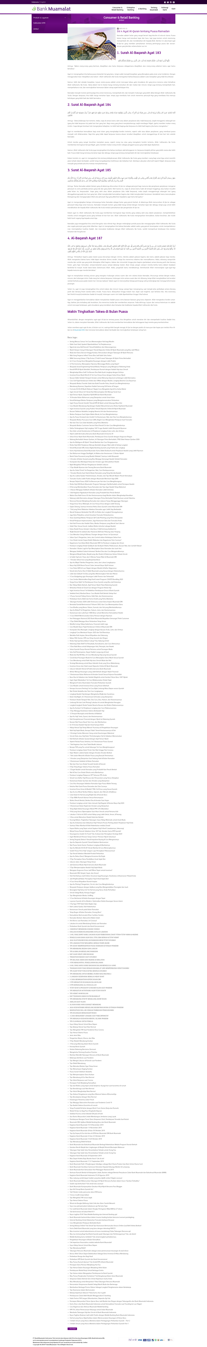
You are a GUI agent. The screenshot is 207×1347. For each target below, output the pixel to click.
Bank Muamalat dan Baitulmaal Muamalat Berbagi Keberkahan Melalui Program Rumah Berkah (103, 1145)
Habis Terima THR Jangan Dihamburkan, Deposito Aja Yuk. (90, 1298)
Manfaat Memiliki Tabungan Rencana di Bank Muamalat (89, 1055)
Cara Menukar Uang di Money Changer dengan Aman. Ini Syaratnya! (94, 535)
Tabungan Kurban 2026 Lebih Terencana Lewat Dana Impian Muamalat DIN (96, 602)
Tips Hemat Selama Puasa (79, 1033)
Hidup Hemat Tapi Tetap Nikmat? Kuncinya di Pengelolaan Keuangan (94, 728)
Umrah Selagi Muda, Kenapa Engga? (82, 893)
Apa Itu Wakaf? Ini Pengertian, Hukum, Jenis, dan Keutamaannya (92, 610)
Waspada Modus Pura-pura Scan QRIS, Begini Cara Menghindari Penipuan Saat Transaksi (101, 420)
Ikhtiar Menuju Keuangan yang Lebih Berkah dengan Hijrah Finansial (94, 672)
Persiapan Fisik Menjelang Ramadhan (83, 1083)
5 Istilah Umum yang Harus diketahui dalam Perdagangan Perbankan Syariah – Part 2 (100, 1321)
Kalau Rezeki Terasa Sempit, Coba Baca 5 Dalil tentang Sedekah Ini (93, 529)
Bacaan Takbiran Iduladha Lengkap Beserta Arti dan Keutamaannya (94, 411)
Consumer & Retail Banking (117, 8)
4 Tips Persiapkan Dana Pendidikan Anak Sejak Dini (87, 859)
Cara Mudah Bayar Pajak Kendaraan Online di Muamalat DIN (91, 627)
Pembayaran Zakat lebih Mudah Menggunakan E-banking (90, 1296)
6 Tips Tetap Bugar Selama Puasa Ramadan (85, 767)
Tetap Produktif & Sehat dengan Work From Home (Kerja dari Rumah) (94, 1108)
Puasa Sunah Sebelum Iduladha (81, 1072)
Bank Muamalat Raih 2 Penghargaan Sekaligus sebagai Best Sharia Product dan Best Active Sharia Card (106, 1164)
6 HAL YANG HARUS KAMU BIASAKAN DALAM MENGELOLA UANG (93, 966)
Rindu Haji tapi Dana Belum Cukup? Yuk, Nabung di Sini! (89, 641)
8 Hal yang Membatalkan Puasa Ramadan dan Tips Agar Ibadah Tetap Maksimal (98, 487)
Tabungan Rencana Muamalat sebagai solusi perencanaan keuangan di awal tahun (99, 1251)
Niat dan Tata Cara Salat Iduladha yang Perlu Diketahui (89, 423)
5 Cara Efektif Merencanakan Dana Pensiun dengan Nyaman (91, 616)
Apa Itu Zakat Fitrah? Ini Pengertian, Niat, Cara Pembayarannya (92, 470)
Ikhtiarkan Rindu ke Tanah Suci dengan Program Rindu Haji (90, 588)
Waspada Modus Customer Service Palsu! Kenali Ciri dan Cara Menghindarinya (97, 425)
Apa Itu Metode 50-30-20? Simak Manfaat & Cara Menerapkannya (93, 848)
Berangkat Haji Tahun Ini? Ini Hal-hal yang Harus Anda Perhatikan (93, 890)
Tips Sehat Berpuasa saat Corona (81, 1080)
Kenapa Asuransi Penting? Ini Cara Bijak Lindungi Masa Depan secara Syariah (97, 688)
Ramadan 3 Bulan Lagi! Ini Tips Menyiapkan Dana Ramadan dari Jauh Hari (95, 549)
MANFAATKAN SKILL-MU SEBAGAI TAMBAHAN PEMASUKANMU (92, 1010)
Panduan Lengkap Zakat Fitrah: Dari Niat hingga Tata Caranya (91, 750)
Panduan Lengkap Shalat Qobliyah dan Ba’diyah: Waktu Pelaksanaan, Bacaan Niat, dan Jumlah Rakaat (106, 546)
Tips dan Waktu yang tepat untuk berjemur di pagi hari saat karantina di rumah (98, 1086)
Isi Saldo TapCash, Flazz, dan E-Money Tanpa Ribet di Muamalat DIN (93, 557)
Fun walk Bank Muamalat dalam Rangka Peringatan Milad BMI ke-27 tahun (96, 1209)
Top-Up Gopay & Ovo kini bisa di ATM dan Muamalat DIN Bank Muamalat (95, 1133)
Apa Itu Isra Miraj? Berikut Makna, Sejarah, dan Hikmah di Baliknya (93, 792)
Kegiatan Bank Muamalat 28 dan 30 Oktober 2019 (87, 1131)
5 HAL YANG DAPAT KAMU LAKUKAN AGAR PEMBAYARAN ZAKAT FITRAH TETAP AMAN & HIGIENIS (104, 935)
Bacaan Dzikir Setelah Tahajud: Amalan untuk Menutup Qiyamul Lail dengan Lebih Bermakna (102, 378)
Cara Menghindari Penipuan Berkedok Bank (85, 1223)
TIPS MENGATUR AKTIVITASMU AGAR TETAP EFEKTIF (88, 991)
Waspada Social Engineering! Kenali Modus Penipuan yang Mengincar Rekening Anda (100, 367)
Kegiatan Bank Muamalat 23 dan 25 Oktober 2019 (87, 1136)
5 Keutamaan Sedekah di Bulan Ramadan (84, 761)
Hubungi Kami (164, 8)
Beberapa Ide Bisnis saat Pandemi (81, 1058)
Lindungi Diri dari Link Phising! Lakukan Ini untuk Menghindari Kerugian (95, 702)
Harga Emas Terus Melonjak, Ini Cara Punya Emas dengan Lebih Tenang (95, 504)
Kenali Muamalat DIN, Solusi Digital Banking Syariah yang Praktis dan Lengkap (97, 448)
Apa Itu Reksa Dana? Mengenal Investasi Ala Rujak (87, 856)
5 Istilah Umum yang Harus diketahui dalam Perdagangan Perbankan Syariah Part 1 (99, 1324)
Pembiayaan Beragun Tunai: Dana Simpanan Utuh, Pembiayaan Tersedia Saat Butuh (99, 1119)
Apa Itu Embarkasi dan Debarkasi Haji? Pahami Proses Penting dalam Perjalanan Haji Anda (101, 823)
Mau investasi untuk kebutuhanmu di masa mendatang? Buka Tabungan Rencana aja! (100, 1231)
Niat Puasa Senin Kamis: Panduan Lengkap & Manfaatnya (90, 845)
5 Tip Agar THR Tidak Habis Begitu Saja (83, 904)
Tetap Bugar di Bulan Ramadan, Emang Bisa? (85, 912)
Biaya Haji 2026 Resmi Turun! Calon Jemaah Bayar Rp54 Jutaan (92, 565)
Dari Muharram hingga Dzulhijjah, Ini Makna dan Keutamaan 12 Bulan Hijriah (97, 453)
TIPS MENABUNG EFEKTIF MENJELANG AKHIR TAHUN (88, 999)
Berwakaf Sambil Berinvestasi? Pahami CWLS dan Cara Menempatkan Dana (96, 604)
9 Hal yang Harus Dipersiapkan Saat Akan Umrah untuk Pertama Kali (94, 812)
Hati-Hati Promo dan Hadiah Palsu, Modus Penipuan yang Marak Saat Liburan (97, 523)
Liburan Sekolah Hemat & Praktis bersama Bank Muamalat (90, 669)
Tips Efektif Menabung (78, 1063)
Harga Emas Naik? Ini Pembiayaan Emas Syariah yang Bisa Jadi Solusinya (95, 582)
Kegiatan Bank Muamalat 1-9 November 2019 (86, 1128)
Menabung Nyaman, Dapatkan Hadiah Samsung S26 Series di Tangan (94, 386)
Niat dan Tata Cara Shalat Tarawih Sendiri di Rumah (88, 764)
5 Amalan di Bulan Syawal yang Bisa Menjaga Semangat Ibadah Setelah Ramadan (98, 459)
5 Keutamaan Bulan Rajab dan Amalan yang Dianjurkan (89, 806)
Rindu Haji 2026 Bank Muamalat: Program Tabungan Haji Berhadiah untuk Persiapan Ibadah (102, 484)
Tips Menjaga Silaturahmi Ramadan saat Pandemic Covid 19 (91, 1103)
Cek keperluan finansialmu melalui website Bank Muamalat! (91, 1242)
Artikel (36, 29)
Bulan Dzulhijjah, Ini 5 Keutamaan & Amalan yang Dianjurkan (91, 697)
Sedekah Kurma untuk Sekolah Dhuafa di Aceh (86, 1114)
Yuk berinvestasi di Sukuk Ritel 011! (82, 1212)
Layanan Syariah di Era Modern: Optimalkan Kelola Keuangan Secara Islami (96, 901)
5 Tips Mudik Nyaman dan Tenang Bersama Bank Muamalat (91, 467)
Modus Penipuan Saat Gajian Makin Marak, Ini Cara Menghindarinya (94, 414)
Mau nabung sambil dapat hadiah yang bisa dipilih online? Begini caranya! (96, 1178)
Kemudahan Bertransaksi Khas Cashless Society (87, 915)
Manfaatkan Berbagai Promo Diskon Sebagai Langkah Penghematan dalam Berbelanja (100, 1287)
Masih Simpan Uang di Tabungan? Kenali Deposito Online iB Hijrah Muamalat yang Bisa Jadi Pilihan (104, 350)
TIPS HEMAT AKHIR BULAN (79, 993)
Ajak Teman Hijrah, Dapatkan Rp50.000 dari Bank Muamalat (91, 395)
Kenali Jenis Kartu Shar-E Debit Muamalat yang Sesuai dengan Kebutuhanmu (97, 571)
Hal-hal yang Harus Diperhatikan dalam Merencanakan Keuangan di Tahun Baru (98, 1318)
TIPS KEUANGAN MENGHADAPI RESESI (83, 1013)
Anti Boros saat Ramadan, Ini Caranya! (83, 921)
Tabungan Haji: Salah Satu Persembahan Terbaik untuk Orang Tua (93, 1150)
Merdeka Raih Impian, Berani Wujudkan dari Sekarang (89, 635)
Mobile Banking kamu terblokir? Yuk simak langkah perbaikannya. (93, 1237)
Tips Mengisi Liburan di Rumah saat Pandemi (85, 1061)
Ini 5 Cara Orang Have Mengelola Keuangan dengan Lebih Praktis (93, 361)
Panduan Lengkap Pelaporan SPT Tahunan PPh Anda (88, 775)
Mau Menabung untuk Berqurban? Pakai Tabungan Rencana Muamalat (95, 1282)
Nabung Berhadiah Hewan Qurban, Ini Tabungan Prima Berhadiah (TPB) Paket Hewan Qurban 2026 (104, 439)
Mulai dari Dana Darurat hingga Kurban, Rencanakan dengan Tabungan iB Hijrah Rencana (101, 353)
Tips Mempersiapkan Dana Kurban (82, 1075)
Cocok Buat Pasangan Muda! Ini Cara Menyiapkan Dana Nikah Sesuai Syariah (97, 658)
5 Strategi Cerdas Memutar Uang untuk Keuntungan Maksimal (92, 733)
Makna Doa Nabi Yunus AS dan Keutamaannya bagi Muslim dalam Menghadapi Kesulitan (101, 495)
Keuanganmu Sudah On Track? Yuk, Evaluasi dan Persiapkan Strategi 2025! (96, 834)
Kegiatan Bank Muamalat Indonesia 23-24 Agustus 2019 (89, 1175)
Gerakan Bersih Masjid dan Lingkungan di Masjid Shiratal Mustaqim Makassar (97, 1147)
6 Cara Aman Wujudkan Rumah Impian (83, 882)
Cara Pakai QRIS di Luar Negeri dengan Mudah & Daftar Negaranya (93, 568)
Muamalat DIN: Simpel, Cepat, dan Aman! (84, 873)
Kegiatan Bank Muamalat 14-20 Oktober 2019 (86, 1139)
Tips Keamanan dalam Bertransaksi (82, 1290)
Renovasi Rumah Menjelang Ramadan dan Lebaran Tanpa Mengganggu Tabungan (99, 501)
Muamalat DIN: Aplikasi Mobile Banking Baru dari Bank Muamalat (93, 1122)
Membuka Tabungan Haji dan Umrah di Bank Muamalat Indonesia (93, 1312)
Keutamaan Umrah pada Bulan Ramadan (84, 910)
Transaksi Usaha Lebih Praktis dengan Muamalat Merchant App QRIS (94, 479)
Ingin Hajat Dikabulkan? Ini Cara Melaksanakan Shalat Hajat (91, 680)
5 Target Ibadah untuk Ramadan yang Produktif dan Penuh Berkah (93, 770)
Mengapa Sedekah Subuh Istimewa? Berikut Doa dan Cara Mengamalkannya (97, 551)
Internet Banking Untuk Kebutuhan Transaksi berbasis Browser (92, 1220)
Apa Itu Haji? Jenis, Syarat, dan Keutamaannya (86, 716)
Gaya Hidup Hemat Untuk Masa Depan (83, 1024)
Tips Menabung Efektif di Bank (80, 1142)
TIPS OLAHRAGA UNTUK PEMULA (81, 1021)
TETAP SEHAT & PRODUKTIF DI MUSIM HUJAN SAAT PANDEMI (91, 988)
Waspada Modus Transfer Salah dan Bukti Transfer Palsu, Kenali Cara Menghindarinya (100, 383)
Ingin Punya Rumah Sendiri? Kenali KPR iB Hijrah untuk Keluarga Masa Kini (96, 403)
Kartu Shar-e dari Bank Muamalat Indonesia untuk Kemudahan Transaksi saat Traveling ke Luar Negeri (106, 1304)
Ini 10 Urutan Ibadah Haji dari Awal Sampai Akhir (87, 725)
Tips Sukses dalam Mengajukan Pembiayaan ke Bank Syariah (91, 1273)
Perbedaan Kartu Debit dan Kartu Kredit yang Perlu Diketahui (91, 599)
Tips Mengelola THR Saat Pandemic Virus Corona (87, 1030)
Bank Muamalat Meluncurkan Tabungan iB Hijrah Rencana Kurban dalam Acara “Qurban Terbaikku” (105, 1181)
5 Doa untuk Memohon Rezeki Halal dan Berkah (87, 817)
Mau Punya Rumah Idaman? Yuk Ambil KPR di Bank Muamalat (91, 1262)
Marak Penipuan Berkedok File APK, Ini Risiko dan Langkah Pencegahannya (96, 512)
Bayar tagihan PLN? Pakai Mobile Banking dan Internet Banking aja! (93, 1214)
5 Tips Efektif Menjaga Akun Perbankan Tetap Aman (88, 621)
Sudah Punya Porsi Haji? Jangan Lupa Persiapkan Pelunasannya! (92, 851)
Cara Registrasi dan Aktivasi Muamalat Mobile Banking (89, 1307)
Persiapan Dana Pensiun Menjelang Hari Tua (85, 1265)
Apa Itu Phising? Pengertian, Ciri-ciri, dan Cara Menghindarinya (92, 884)
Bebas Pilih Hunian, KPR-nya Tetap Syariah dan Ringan (89, 638)
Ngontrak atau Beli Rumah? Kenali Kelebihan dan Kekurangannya (93, 347)
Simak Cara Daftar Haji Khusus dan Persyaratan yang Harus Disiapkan (94, 778)
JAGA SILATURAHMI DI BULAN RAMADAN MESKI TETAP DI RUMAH (93, 940)
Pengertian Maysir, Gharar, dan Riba (82, 1038)
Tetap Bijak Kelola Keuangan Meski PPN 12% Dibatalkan (89, 809)
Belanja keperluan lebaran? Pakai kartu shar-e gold (88, 1293)
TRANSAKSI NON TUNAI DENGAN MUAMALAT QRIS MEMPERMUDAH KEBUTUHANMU (99, 968)
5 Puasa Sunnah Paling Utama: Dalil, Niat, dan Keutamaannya (91, 596)
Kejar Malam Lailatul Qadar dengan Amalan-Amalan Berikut (91, 753)
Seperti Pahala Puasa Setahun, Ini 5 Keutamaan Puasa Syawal (91, 742)
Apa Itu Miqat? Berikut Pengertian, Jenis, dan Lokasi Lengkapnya (92, 563)
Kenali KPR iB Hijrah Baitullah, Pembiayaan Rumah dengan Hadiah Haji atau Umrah (99, 369)
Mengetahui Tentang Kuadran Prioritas (83, 1052)
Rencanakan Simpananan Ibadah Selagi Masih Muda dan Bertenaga (94, 1284)
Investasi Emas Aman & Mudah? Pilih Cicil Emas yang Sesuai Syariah (93, 789)
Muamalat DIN (79, 330)
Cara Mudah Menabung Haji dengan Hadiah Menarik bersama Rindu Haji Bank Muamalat (101, 406)
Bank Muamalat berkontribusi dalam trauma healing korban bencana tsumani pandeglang (102, 1217)
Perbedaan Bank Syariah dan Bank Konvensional (87, 926)
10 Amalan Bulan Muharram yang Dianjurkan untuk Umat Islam (92, 397)
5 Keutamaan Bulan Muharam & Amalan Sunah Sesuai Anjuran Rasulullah (96, 674)
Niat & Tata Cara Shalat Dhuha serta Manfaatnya (87, 772)
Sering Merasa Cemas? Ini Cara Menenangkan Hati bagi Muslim (92, 342)
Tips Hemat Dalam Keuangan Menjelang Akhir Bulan (88, 1268)
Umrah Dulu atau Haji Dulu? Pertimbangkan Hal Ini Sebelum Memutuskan (96, 736)
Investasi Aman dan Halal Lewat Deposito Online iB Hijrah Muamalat (94, 666)
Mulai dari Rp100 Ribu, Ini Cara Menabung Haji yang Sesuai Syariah (93, 655)
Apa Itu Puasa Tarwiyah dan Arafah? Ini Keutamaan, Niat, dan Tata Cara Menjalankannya (101, 417)
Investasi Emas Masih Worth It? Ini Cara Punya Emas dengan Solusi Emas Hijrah (97, 375)
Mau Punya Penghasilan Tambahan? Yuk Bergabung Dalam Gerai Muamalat (96, 1276)
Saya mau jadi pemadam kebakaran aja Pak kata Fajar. (89, 1206)
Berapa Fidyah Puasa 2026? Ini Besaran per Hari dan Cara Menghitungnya (96, 481)
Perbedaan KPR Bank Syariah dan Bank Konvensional (88, 1259)
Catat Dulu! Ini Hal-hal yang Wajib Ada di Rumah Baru (88, 795)
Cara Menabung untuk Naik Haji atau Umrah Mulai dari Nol (90, 660)
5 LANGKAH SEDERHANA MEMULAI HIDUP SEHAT (87, 977)
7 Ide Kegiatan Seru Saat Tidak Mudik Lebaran (86, 744)
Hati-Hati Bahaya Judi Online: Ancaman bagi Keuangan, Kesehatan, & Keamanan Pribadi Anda (103, 876)
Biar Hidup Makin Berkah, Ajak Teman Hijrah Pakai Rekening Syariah (93, 585)
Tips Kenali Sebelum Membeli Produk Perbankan (87, 854)
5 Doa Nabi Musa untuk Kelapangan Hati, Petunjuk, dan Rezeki (92, 646)
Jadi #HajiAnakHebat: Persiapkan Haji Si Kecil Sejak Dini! (89, 879)
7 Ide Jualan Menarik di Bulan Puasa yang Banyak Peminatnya (91, 756)
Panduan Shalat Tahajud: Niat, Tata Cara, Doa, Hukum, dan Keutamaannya (96, 700)
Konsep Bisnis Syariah (77, 1047)
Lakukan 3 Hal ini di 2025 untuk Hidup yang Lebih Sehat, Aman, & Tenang (95, 814)
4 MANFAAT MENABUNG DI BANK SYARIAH (85, 929)
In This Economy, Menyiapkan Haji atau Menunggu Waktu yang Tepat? (94, 364)
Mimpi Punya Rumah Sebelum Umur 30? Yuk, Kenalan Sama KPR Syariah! (95, 831)
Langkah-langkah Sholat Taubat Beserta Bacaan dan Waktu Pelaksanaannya (96, 705)
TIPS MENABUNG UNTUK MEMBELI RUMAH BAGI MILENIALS (90, 974)
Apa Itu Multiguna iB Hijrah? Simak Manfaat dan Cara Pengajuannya (94, 442)
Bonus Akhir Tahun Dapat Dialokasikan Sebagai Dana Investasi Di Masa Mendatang (99, 1254)
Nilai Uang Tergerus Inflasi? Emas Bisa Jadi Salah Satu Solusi (90, 355)
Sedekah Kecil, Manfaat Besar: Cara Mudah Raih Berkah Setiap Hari (93, 593)
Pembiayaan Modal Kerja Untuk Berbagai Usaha (87, 1270)
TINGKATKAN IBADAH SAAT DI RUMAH (83, 957)
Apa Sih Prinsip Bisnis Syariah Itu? (81, 1189)
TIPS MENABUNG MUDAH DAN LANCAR (83, 949)
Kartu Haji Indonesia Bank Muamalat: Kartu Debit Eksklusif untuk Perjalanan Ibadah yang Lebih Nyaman (106, 451)
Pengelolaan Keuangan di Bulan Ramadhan (85, 1240)
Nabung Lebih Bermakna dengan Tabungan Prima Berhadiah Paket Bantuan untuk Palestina (102, 498)
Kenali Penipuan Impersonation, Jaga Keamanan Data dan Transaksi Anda (96, 521)
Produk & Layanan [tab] (41, 18)
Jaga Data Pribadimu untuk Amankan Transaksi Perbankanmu (92, 515)
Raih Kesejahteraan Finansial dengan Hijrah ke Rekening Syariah (92, 719)
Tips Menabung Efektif (78, 1248)
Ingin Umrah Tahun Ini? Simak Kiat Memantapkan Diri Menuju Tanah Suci (95, 392)
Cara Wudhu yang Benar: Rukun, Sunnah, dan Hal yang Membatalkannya (95, 607)
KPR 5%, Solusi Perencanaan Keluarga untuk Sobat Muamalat (91, 1310)
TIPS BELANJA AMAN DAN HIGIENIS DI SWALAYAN (87, 960)
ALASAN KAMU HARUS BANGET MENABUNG (85, 1005)
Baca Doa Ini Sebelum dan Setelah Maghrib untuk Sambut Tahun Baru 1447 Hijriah (99, 677)
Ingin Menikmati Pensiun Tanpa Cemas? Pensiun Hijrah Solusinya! (93, 837)
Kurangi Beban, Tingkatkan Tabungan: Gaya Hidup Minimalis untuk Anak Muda (98, 820)
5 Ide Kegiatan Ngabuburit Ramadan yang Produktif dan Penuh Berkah (95, 493)
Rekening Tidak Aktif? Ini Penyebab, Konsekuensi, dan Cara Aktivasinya (95, 644)
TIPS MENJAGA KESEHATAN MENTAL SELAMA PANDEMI (89, 1019)
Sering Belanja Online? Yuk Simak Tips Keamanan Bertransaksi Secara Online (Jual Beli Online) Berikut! (105, 1226)
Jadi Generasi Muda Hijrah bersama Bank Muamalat (88, 865)
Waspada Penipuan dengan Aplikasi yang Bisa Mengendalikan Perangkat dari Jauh (99, 887)
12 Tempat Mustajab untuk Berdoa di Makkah (86, 714)
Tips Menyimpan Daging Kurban (81, 1069)
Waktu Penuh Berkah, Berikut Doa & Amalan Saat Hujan (89, 800)
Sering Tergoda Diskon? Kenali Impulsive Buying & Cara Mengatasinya (94, 840)
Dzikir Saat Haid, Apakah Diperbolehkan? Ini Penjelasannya (90, 344)
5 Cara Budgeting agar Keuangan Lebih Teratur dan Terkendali (92, 577)
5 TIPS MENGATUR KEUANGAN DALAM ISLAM (85, 982)
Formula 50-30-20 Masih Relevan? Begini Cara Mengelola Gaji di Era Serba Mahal (98, 389)
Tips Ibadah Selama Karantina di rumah (84, 1105)
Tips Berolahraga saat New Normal (82, 1089)
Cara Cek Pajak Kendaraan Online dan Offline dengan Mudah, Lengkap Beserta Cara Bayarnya (103, 381)
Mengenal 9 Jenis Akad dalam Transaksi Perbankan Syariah (90, 683)
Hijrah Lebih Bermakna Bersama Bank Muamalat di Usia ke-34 (91, 434)
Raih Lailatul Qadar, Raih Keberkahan (83, 907)
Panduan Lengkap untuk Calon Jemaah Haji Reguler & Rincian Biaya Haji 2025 (97, 803)
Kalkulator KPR (39, 23)
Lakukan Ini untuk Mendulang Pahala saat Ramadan (88, 924)
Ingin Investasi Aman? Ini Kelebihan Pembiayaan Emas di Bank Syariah (94, 591)
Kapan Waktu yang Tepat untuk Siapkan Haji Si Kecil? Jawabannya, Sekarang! (97, 828)
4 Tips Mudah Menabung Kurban (81, 1041)
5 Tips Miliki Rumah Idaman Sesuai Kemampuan (86, 798)
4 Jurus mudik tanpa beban (79, 1195)
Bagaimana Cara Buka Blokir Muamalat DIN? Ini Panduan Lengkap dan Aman (97, 543)
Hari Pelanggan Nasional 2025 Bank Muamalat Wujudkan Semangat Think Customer (99, 618)
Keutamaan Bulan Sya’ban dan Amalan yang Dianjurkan (89, 781)
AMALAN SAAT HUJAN (78, 1002)
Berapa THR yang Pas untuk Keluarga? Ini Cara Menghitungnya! (92, 747)
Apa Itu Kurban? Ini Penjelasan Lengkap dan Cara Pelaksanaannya (93, 708)
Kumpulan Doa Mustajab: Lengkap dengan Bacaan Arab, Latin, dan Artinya (96, 630)
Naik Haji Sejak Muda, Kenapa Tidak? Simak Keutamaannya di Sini (93, 730)
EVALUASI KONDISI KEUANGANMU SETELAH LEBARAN (89, 932)
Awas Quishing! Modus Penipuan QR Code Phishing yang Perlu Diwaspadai (96, 518)
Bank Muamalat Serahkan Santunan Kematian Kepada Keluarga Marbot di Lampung (99, 1167)
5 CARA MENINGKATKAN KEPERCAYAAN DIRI (85, 979)
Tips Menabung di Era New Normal (82, 1077)
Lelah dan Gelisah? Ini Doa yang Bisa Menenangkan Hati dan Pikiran (94, 574)
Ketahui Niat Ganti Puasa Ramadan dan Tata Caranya (88, 786)
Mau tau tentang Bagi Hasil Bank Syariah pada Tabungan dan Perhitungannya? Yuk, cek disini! (103, 1234)
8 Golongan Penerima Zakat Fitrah (82, 1100)
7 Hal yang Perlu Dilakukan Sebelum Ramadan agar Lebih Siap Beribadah (95, 509)
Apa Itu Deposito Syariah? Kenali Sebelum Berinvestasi (89, 842)
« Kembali (72, 1329)
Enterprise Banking (131, 8)
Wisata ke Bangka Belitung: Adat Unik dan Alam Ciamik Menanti (92, 1203)
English (43, 2)
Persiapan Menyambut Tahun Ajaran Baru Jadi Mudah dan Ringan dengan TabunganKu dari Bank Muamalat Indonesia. (112, 1301)
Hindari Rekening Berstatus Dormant (83, 1049)
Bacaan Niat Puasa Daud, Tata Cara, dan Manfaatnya (88, 722)
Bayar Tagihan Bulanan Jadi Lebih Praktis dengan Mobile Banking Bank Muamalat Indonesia (102, 1315)
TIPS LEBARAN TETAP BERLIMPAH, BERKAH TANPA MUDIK (89, 943)
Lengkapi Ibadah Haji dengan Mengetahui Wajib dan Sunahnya (92, 694)
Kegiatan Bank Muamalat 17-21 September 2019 (87, 1161)
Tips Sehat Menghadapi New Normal (82, 1091)
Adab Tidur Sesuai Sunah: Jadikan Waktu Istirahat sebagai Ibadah (93, 526)
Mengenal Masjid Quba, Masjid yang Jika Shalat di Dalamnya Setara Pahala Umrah (98, 554)
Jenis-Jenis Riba (75, 1035)
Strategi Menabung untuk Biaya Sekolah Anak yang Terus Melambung (94, 663)
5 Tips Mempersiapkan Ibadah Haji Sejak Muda (86, 868)
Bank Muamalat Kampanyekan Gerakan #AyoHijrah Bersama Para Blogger (96, 1187)
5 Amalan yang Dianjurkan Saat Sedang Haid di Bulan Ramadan (92, 758)
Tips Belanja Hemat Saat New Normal (83, 1027)
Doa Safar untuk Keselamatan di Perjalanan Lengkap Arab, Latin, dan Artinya (97, 431)
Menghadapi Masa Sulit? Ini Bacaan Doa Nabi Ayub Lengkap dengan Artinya (97, 372)
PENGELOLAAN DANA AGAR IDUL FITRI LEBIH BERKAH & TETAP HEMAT (94, 938)
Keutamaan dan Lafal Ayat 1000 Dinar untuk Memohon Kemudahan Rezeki (96, 613)
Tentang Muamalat (154, 8)
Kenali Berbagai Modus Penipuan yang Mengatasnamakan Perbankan (94, 400)
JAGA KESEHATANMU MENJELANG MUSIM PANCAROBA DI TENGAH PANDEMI (96, 1007)
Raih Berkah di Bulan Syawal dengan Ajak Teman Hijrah (89, 739)
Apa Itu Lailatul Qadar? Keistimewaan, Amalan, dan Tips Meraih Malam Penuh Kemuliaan (101, 476)
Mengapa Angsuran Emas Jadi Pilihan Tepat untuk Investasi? (91, 870)
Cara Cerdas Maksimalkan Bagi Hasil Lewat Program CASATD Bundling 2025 (96, 579)
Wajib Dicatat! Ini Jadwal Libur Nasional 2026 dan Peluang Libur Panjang (95, 532)
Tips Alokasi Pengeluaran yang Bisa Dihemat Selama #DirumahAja (93, 1094)
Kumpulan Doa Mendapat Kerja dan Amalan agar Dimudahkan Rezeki (94, 462)
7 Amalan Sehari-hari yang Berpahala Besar (85, 560)
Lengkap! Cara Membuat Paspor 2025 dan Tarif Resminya (90, 632)
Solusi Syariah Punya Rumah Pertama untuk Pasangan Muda (91, 649)
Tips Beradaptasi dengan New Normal (83, 1097)
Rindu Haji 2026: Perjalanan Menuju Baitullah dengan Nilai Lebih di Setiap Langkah (99, 445)
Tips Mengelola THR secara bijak (81, 1198)
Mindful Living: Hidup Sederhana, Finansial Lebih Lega (89, 624)
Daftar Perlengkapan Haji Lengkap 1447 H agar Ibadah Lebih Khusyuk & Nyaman (98, 428)
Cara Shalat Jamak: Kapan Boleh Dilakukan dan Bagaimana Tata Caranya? (95, 540)
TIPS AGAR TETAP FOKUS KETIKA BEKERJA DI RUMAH (88, 971)
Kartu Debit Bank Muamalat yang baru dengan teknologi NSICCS (92, 1228)
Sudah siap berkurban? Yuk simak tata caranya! (86, 1184)
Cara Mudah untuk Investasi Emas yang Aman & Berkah (89, 686)
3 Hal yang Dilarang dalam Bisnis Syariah (84, 1044)
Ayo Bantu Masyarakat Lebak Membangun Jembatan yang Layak (93, 1117)
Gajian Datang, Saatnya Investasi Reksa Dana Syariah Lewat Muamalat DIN (96, 507)
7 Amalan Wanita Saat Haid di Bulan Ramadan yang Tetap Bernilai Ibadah (95, 473)
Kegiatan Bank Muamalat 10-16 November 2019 (86, 1125)
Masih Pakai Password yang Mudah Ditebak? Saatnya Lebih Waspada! (94, 456)
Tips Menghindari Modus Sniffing (81, 896)
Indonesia (35, 2)
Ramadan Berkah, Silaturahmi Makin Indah (85, 918)
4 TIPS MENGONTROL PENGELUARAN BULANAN (86, 963)
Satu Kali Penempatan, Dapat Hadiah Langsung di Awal (89, 652)
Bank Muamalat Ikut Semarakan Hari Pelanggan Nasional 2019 (92, 1170)
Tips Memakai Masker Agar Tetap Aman (84, 1066)
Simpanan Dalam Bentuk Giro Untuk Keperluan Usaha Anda (91, 1279)
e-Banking (142, 9)
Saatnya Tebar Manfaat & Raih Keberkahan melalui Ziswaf (90, 826)
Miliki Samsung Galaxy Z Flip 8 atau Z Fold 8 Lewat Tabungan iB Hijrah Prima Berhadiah (100, 358)
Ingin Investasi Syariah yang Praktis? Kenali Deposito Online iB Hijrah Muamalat (98, 409)
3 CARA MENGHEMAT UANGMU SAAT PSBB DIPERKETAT (89, 1016)
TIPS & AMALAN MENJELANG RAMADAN (84, 952)
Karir (173, 9)
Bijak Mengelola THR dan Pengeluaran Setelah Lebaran (89, 465)
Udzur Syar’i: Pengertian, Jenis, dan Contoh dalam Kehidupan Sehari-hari (95, 537)
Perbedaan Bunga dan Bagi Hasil (81, 1256)
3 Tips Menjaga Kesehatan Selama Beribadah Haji (87, 711)
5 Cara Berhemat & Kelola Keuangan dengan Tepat (87, 898)
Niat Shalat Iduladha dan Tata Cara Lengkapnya (86, 691)
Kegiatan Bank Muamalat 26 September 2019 (86, 1156)
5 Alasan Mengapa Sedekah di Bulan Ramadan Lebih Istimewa (92, 490)
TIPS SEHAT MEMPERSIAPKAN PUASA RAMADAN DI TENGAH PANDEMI (94, 946)
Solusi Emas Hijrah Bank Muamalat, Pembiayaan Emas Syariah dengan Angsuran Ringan (101, 437)
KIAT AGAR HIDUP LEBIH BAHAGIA (82, 954)
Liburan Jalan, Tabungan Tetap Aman (83, 862)
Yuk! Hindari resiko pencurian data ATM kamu (86, 1192)
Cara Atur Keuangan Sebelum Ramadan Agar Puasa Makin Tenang (93, 784)
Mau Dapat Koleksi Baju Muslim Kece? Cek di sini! (87, 1159)
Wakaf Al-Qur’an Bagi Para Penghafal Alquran (86, 1111)
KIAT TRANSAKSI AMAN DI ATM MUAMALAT (85, 996)
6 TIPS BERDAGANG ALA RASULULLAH (83, 985)
